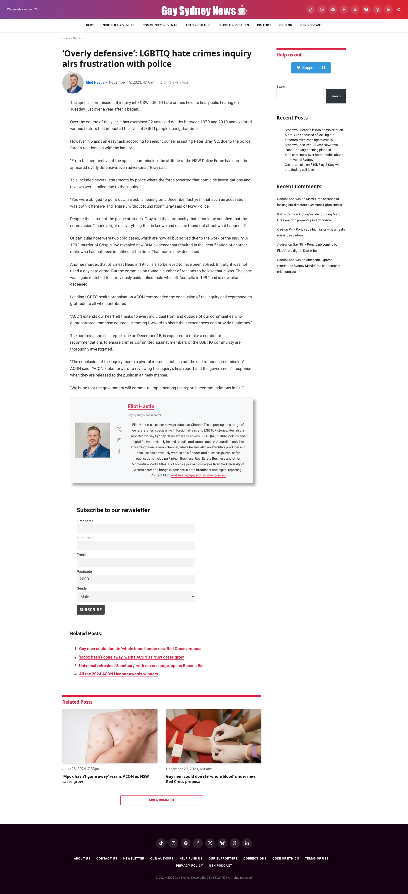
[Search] (398, 9)
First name (85, 521)
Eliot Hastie (95, 82)
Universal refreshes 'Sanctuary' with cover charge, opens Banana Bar (141, 665)
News (90, 25)
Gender (82, 588)
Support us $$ (314, 68)
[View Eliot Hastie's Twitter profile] (119, 429)
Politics (264, 25)
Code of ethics (285, 858)
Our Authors (162, 858)
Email (81, 555)
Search (281, 86)
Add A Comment (161, 800)
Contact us (106, 858)
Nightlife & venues (119, 25)
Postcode (84, 571)
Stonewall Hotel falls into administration (314, 130)
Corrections (255, 858)
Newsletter (133, 858)
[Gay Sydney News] (204, 9)
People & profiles (234, 25)
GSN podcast (311, 25)
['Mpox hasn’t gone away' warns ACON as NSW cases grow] (109, 736)
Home (66, 38)
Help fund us (191, 858)
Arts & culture (198, 25)
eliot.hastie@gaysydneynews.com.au (198, 475)
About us (82, 858)
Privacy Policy (189, 865)
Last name (85, 538)
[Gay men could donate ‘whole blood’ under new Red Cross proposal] (213, 736)
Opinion (285, 25)
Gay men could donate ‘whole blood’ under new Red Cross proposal (141, 648)
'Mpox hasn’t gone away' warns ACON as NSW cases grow (131, 657)
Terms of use (316, 858)
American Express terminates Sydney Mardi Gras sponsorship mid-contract (308, 266)
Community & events (160, 25)
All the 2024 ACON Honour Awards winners (118, 674)
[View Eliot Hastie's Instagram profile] (119, 440)
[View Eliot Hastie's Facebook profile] (119, 452)
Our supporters (223, 858)
